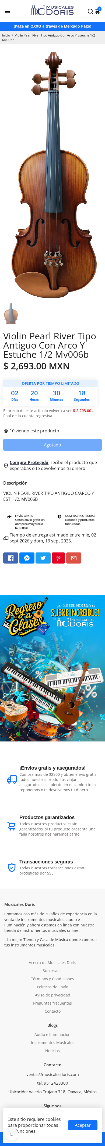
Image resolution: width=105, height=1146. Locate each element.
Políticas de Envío (52, 987)
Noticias (52, 1050)
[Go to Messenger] (26, 558)
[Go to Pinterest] (58, 558)
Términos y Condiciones (52, 978)
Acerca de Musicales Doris (52, 962)
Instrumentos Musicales (52, 1042)
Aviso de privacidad (52, 995)
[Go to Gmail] (73, 558)
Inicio (6, 35)
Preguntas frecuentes (52, 1003)
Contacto (53, 1011)
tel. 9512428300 (52, 1083)
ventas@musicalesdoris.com (52, 1074)
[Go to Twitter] (43, 558)
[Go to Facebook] (10, 558)
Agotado (52, 445)
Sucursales (52, 970)
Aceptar (83, 1125)
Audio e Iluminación (52, 1034)
